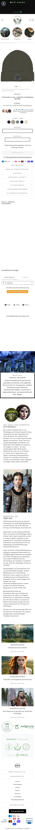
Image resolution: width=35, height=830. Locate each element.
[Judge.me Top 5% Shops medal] (17, 747)
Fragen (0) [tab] (25, 277)
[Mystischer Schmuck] (17, 665)
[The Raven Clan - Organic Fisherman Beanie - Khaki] (4, 259)
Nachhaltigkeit (17, 181)
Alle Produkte (17, 784)
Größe (17, 127)
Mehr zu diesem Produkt (17, 169)
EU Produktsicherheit (17, 193)
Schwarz (9, 122)
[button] (3, 3)
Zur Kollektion (17, 651)
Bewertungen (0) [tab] (9, 277)
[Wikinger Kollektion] (17, 697)
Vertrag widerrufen (17, 811)
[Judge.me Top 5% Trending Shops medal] (26, 747)
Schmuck (17, 793)
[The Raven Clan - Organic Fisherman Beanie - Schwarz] (2, 259)
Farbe (17, 118)
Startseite (17, 94)
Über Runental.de (17, 772)
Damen (17, 790)
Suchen (17, 781)
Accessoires (17, 796)
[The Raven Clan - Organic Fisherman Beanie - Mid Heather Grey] (6, 259)
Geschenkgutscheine (17, 799)
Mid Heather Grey (17, 122)
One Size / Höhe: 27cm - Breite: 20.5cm (17, 131)
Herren (17, 787)
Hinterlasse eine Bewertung (17, 292)
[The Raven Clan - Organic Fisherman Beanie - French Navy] (8, 259)
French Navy (22, 122)
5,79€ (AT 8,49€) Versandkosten (22, 105)
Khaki (13, 122)
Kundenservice (17, 776)
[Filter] (3, 283)
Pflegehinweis (17, 185)
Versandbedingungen (17, 189)
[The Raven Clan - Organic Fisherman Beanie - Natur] (10, 259)
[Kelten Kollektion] (17, 633)
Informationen (17, 805)
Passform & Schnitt (17, 177)
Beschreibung (17, 165)
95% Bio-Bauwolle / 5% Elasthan (17, 140)
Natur (26, 122)
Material (17, 136)
